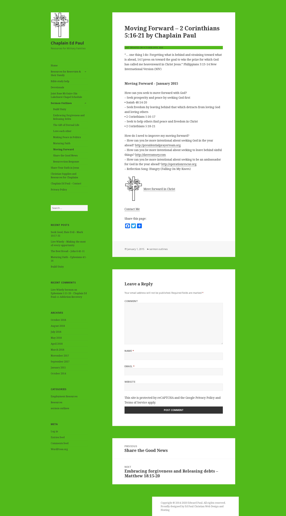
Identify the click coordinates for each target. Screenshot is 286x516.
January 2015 (58, 367)
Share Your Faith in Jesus (65, 167)
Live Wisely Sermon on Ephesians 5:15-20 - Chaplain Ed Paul (69, 293)
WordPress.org (59, 449)
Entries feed (58, 437)
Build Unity (59, 109)
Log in (54, 431)
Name (129, 350)
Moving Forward (63, 149)
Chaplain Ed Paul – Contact (66, 183)
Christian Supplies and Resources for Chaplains (64, 175)
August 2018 (58, 325)
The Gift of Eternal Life (66, 125)
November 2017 (60, 355)
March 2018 (57, 349)
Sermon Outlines (61, 103)
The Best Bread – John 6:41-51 (68, 251)
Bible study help (60, 81)
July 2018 (56, 331)
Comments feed (60, 443)
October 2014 (58, 373)
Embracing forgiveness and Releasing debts (69, 117)
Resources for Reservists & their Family (66, 73)
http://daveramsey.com (150, 155)
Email (130, 366)
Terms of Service (136, 402)
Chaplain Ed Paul (67, 43)
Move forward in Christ (159, 189)
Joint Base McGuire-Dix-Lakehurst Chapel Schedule (66, 95)
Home (54, 65)
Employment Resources (64, 396)
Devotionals (57, 87)
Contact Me (132, 209)
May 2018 (56, 337)
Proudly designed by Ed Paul (177, 506)
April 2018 (57, 343)
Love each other (62, 131)
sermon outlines (60, 408)
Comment (131, 301)
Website (130, 381)
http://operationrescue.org (178, 164)
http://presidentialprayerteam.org (158, 145)
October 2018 (58, 320)
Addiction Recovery (71, 296)
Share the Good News (65, 155)
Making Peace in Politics (67, 137)
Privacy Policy (59, 189)
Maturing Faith (61, 143)
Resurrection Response (66, 161)
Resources (56, 402)
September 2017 (60, 361)
